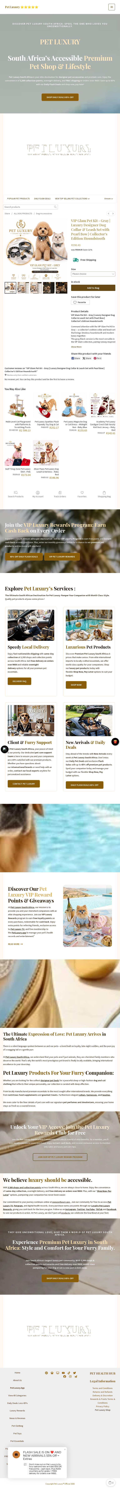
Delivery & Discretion (102, 1395)
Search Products (16, 496)
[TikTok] (69, 1373)
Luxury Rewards (17, 1410)
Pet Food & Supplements (17, 1448)
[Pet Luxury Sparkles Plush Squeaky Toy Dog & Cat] (46, 405)
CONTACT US (17, 1471)
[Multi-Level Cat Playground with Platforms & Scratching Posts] (17, 405)
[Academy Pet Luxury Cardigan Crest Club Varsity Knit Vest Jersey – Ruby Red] (102, 405)
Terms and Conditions (102, 1388)
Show (4, 749)
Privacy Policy (102, 1406)
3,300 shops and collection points (24, 1187)
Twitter (81, 1209)
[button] (60, 97)
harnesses (92, 1095)
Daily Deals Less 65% (17, 1403)
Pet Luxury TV (17, 929)
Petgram (18, 1205)
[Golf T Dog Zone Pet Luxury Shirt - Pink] (17, 453)
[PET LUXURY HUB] (52, 1373)
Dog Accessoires (44, 213)
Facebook (111, 1209)
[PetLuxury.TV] (57, 1373)
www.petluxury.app (61, 1202)
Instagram (70, 1209)
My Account (37, 496)
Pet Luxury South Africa (22, 907)
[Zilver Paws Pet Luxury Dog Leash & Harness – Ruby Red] (46, 453)
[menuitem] (108, 213)
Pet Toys (17, 1433)
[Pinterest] (46, 1373)
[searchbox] (30, 207)
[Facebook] (64, 1376)
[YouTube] (63, 1373)
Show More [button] (76, 346)
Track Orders (60, 496)
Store (7, 213)
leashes (106, 1095)
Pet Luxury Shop (102, 1410)
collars (82, 1095)
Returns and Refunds (102, 1392)
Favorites (82, 496)
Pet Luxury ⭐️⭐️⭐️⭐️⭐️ (21, 7)
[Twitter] (74, 1373)
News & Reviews (17, 1418)
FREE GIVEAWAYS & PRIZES (17, 1456)
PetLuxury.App (17, 1387)
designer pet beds (50, 1080)
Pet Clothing (17, 1425)
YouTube (90, 1209)
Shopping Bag (104, 496)
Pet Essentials (17, 1441)
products (65, 1212)
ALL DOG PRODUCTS (23, 213)
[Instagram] (70, 1376)
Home (17, 1372)
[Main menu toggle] (111, 7)
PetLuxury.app (19, 932)
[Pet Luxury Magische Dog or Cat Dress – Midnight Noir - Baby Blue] (74, 405)
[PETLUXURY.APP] (76, 1376)
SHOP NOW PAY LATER (17, 1464)
